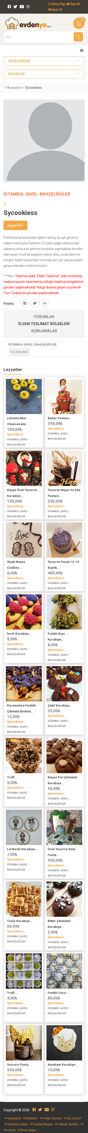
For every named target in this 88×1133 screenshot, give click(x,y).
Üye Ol (74, 4)
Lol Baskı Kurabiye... (22, 849)
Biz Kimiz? (74, 1118)
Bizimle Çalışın (18, 1124)
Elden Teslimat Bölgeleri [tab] (44, 324)
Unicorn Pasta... (19, 1064)
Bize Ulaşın (28, 1130)
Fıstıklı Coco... (58, 993)
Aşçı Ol (56, 10)
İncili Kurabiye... (19, 633)
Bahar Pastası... (60, 418)
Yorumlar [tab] (44, 317)
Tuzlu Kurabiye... (20, 921)
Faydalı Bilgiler (43, 1124)
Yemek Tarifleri (68, 1124)
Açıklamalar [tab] (44, 331)
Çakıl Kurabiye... (60, 705)
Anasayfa (14, 87)
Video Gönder (52, 1118)
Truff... (12, 777)
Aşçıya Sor (15, 225)
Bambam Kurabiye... (63, 1064)
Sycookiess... (16, 434)
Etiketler (32, 1118)
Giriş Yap (58, 4)
